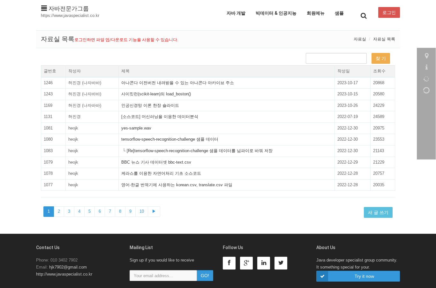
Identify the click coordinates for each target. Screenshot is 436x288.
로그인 (389, 12)
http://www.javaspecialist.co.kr (64, 274)
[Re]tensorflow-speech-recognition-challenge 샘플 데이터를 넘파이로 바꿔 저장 (200, 150)
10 (141, 211)
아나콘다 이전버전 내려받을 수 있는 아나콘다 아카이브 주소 (177, 82)
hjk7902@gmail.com (68, 267)
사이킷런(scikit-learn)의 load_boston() (156, 94)
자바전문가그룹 (68, 8)
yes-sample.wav (136, 128)
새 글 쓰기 (378, 212)
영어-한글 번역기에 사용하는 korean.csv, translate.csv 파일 (176, 184)
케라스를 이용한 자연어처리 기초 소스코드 (161, 173)
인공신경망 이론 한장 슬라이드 (150, 105)
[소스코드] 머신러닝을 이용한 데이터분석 (159, 116)
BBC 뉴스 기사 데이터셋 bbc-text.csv (156, 162)
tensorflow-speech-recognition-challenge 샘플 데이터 (169, 139)
